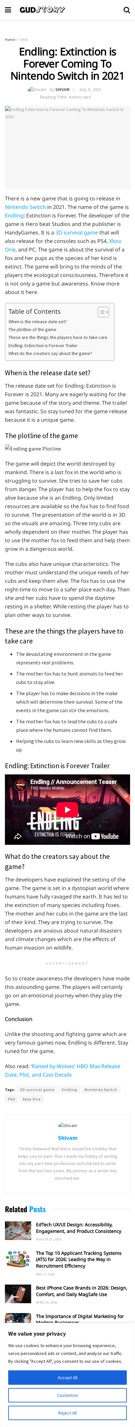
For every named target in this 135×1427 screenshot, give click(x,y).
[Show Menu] (8, 10)
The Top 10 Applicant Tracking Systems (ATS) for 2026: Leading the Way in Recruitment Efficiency (79, 1259)
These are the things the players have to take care (58, 337)
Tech (24, 39)
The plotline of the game (32, 329)
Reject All (67, 1413)
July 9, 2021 (90, 89)
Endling (14, 215)
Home (10, 39)
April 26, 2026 (47, 1302)
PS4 (11, 1099)
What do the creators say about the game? (50, 353)
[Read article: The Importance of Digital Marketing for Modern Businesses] (18, 1322)
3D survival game (76, 232)
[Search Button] (127, 10)
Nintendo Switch (25, 207)
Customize (67, 1395)
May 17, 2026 (45, 1274)
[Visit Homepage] (67, 10)
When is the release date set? (38, 321)
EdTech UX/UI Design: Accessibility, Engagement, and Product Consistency (78, 1227)
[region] (67, 1375)
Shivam (62, 89)
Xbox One (32, 1099)
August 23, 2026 (48, 1239)
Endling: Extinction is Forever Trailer (43, 345)
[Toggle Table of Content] (100, 312)
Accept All (67, 1378)
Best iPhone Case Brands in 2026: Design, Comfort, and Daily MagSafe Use (81, 1291)
